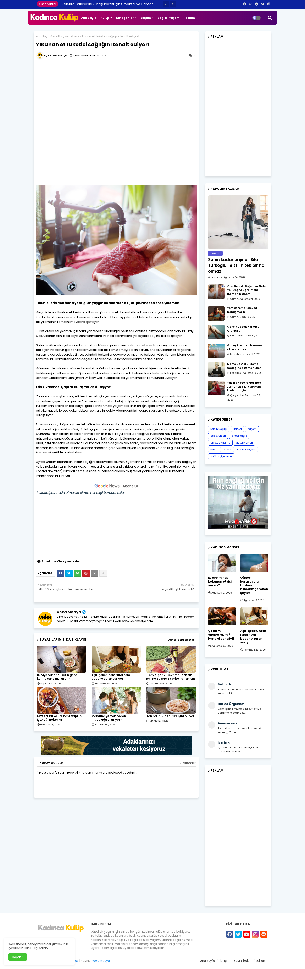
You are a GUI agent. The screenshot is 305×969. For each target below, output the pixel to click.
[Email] (94, 573)
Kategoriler (125, 18)
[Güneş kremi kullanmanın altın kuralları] (216, 351)
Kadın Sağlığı (218, 429)
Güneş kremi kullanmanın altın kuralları (246, 347)
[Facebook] (60, 573)
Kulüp (105, 18)
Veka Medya (69, 611)
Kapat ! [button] (17, 957)
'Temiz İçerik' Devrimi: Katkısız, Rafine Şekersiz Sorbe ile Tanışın (170, 676)
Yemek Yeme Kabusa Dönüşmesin (242, 310)
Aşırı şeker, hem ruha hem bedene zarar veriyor (111, 676)
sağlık (228, 449)
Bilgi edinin (40, 948)
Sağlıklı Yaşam (168, 18)
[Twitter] (69, 573)
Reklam (189, 18)
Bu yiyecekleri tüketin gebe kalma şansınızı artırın (57, 676)
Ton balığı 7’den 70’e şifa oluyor (170, 716)
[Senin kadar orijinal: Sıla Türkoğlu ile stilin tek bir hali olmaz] (238, 222)
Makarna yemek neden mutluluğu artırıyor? (109, 718)
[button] (166, 4)
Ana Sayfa (89, 18)
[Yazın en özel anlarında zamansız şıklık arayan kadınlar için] (216, 388)
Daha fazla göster (181, 640)
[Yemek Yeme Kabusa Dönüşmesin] (216, 313)
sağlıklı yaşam (246, 449)
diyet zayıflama (220, 442)
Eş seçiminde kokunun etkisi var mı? (220, 581)
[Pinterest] (86, 573)
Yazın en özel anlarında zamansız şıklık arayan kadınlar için (244, 386)
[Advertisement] (116, 92)
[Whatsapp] (77, 573)
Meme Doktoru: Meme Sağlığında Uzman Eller (244, 366)
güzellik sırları (244, 442)
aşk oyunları (218, 436)
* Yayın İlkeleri (241, 961)
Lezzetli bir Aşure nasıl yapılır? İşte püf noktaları (59, 718)
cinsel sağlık (239, 436)
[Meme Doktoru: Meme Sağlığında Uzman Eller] (216, 369)
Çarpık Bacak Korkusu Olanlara (243, 328)
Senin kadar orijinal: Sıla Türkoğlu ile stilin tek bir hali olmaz (237, 265)
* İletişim (223, 961)
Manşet (237, 429)
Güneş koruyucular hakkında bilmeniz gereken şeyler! (254, 585)
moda (214, 449)
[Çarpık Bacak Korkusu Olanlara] (216, 332)
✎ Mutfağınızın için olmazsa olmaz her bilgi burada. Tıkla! (80, 492)
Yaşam (145, 18)
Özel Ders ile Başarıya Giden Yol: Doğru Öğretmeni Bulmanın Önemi (247, 290)
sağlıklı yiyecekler (65, 36)
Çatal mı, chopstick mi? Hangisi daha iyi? (221, 634)
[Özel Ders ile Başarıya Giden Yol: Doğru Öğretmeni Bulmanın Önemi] (216, 291)
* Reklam (259, 961)
